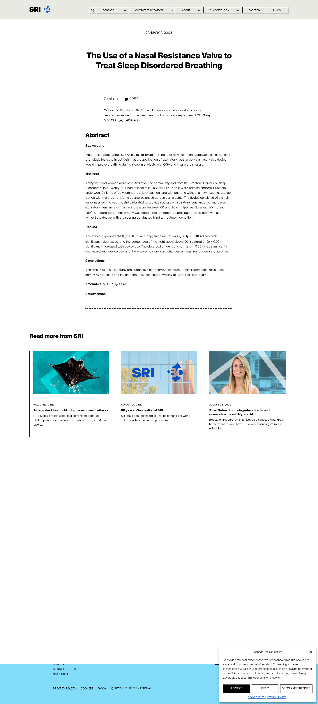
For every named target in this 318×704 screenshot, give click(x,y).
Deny (265, 688)
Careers (254, 10)
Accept (236, 688)
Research (109, 10)
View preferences (296, 688)
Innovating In (219, 10)
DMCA (102, 688)
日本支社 (278, 10)
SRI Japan (60, 674)
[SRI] (40, 9)
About (186, 10)
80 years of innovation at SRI (142, 410)
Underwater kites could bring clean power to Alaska (70, 410)
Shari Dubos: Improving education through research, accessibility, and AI (240, 412)
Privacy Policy (64, 688)
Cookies (87, 688)
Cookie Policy (257, 697)
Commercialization (149, 10)
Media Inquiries (66, 669)
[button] (310, 652)
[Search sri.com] (93, 10)
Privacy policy (276, 697)
